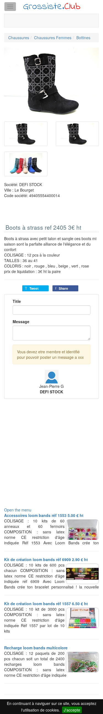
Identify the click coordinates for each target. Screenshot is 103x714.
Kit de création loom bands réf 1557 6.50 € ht (46, 603)
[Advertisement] (51, 455)
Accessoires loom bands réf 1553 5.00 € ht (43, 515)
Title (17, 301)
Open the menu (17, 510)
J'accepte (72, 710)
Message (21, 321)
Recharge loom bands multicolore (36, 647)
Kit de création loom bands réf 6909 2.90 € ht (46, 559)
